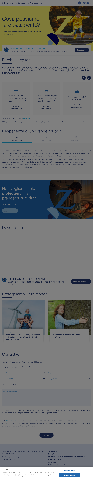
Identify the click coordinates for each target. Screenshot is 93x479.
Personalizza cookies (69, 470)
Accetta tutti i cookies (69, 475)
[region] (46, 473)
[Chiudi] (90, 473)
